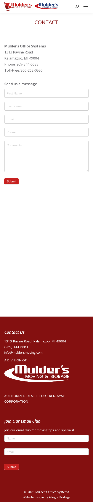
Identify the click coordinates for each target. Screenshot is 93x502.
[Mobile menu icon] (86, 6)
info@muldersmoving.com (23, 352)
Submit (11, 181)
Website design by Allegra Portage (47, 497)
